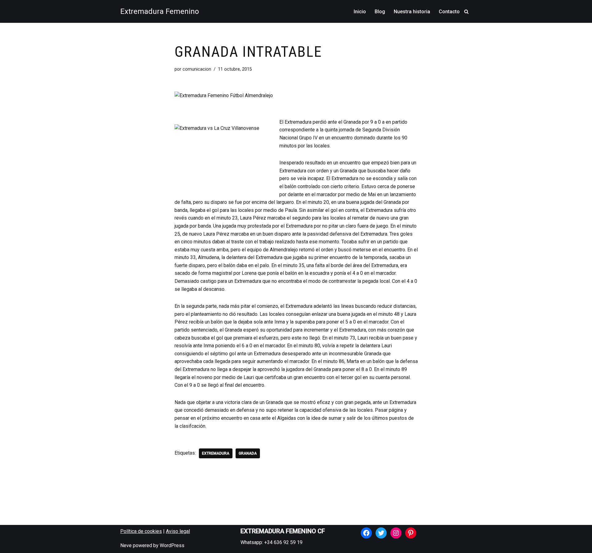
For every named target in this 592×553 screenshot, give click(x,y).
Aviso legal (178, 531)
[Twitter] (381, 533)
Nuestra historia (412, 11)
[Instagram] (395, 533)
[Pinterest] (410, 533)
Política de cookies (141, 531)
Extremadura (215, 453)
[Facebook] (366, 533)
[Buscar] (466, 11)
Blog (380, 11)
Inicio (360, 11)
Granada (248, 453)
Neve (126, 545)
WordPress (172, 545)
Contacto (449, 11)
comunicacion (197, 69)
